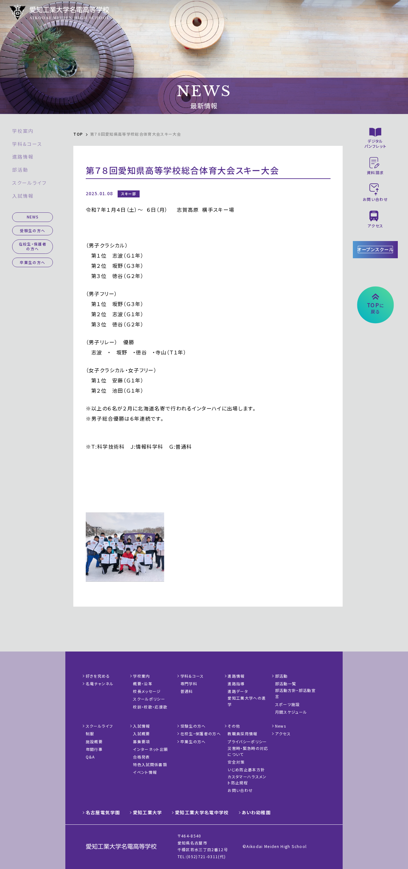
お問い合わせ (240, 790)
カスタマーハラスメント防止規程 (247, 779)
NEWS (33, 216)
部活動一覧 (285, 683)
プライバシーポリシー (247, 741)
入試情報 (23, 195)
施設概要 (94, 741)
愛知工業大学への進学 (247, 701)
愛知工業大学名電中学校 (202, 812)
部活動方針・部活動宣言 (295, 693)
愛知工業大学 (147, 812)
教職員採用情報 (242, 733)
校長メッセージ (147, 691)
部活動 (20, 169)
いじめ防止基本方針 (246, 769)
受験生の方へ (32, 230)
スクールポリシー (149, 699)
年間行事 (94, 749)
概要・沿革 (142, 683)
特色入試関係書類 (150, 764)
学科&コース (27, 143)
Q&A (90, 756)
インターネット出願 (150, 749)
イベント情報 (145, 772)
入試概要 (141, 733)
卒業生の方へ (32, 262)
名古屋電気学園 (103, 812)
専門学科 (188, 683)
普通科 (186, 691)
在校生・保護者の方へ (33, 246)
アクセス (283, 733)
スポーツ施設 (287, 704)
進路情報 (23, 156)
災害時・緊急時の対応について (248, 751)
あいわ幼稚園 (256, 812)
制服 (90, 733)
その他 (234, 726)
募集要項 (141, 741)
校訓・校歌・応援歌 (150, 706)
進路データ (238, 691)
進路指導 (236, 683)
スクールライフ (29, 182)
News (280, 726)
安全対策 (236, 762)
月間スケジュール (291, 712)
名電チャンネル (99, 683)
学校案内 (23, 130)
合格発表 (141, 756)
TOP (78, 134)
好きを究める (98, 676)
